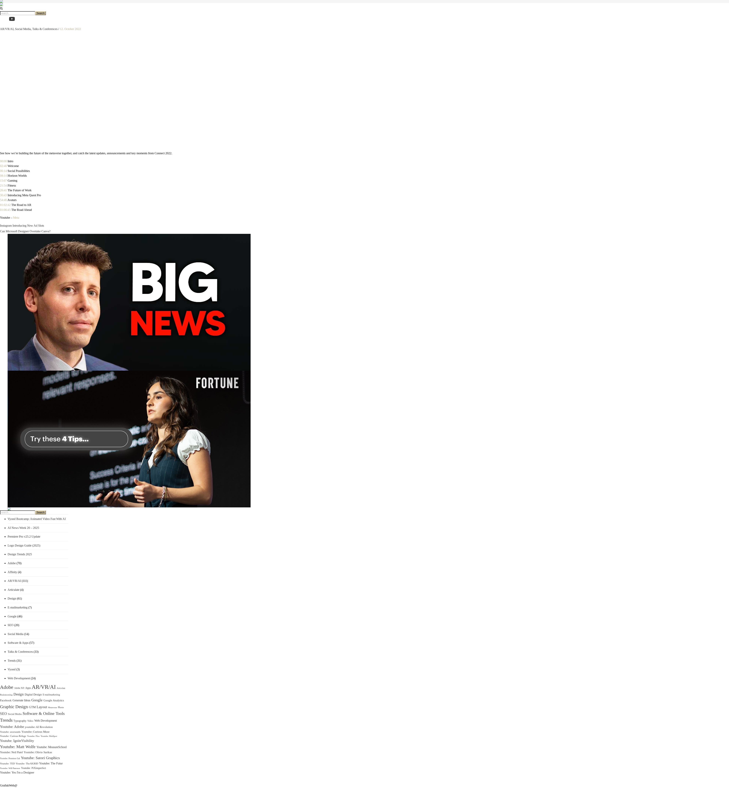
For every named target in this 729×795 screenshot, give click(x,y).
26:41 (3, 190)
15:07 (3, 180)
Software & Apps (18, 642)
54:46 (3, 200)
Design (12, 598)
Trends (12, 660)
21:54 (3, 185)
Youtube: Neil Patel (11, 752)
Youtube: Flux (33, 736)
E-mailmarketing (18, 607)
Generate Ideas (21, 700)
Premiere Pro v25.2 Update (24, 536)
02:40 (3, 166)
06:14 (3, 170)
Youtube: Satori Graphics (40, 758)
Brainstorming (6, 695)
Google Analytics (53, 700)
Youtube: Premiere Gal (10, 758)
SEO (10, 625)
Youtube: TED (7, 763)
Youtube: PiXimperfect (33, 768)
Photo (61, 707)
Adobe (12, 563)
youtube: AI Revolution (39, 727)
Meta (16, 217)
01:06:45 (5, 209)
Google (12, 616)
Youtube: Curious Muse (35, 731)
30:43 (3, 195)
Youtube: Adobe (12, 727)
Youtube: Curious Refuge (13, 736)
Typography (19, 720)
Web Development (19, 678)
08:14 (3, 175)
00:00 (3, 161)
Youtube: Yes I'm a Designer (17, 772)
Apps (28, 687)
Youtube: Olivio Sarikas (38, 752)
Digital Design (33, 694)
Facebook (6, 700)
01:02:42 (5, 204)
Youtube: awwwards (10, 732)
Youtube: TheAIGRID (27, 763)
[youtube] (12, 19)
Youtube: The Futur (51, 763)
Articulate (13, 589)
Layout (42, 707)
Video (30, 721)
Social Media (23, 29)
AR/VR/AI (6, 29)
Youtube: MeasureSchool (51, 747)
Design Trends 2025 (20, 554)
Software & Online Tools (44, 713)
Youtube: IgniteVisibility (17, 741)
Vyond (12, 669)
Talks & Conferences (45, 29)
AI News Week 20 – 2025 (23, 527)
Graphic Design (14, 706)
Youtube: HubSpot (49, 736)
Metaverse (52, 707)
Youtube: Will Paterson (10, 768)
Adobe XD (19, 688)
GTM (32, 707)
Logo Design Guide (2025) (24, 545)
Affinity (12, 572)
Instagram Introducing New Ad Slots (22, 225)
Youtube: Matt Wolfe (18, 746)
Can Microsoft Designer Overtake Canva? (25, 231)
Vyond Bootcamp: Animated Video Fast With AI (37, 519)
